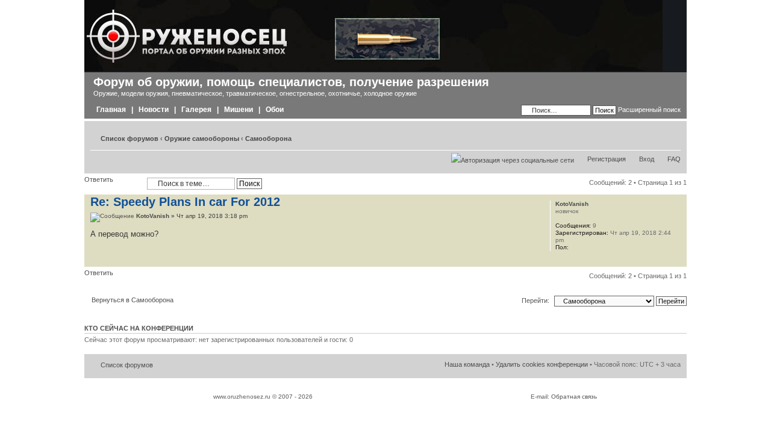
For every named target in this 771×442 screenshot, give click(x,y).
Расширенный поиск (649, 109)
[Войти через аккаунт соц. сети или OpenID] (512, 158)
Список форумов (129, 138)
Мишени (238, 109)
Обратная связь (574, 396)
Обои (275, 109)
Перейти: (535, 300)
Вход (646, 159)
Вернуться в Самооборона (132, 299)
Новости (154, 109)
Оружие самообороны (201, 138)
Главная (111, 109)
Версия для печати (653, 136)
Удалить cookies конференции (542, 364)
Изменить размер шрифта (672, 136)
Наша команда (467, 364)
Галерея (196, 109)
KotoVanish (152, 216)
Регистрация (606, 159)
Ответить (98, 179)
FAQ (674, 159)
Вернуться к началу (677, 260)
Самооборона (268, 138)
